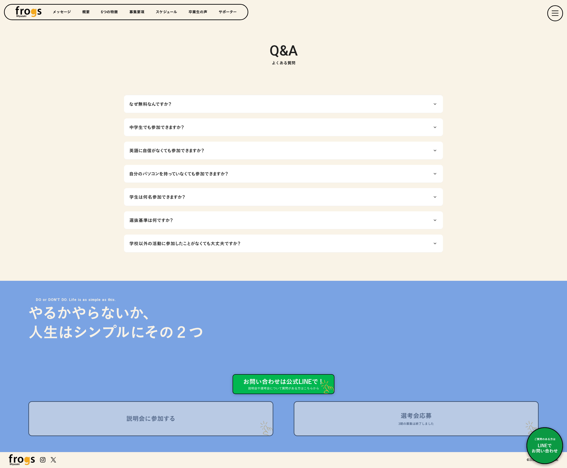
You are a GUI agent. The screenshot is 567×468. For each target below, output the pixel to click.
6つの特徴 (109, 12)
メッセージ (62, 12)
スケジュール (166, 12)
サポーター (228, 12)
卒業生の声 (197, 12)
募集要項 (136, 12)
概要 (86, 12)
